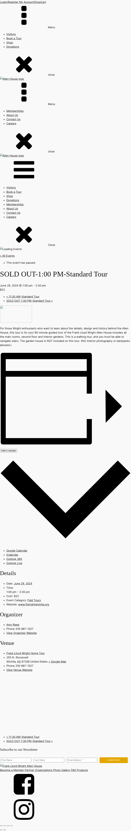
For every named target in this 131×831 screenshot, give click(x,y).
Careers (11, 123)
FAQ (73, 770)
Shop (37, 2)
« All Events (7, 255)
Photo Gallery (61, 770)
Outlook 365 (14, 559)
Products (82, 770)
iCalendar (12, 554)
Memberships (15, 111)
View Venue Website (19, 670)
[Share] (8, 825)
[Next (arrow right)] (4, 829)
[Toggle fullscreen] (4, 825)
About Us (12, 115)
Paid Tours (34, 600)
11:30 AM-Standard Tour (22, 296)
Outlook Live (14, 563)
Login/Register (9, 2)
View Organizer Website (21, 633)
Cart (43, 2)
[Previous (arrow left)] (1, 829)
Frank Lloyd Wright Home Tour (25, 653)
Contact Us (13, 119)
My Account (26, 2)
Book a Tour (14, 38)
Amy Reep (12, 624)
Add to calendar (8, 450)
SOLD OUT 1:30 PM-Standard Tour (29, 300)
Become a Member (12, 770)
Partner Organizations (38, 770)
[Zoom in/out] (1, 825)
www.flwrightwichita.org (33, 604)
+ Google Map (57, 661)
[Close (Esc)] (11, 825)
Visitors (11, 34)
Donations (12, 46)
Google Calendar (16, 550)
